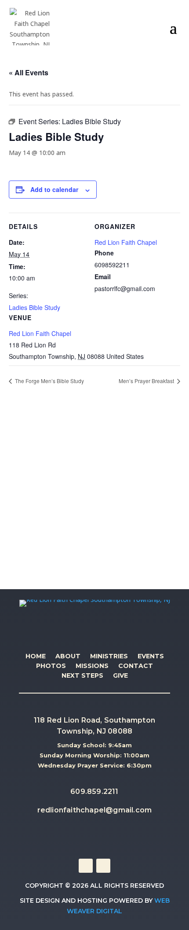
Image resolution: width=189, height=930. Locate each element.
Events (151, 656)
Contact (135, 666)
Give (120, 675)
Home (35, 656)
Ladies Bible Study (34, 307)
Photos (51, 666)
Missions (92, 666)
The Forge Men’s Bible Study (49, 380)
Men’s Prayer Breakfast (147, 380)
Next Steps (82, 675)
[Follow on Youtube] (103, 866)
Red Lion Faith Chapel (40, 333)
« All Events (28, 72)
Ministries (109, 656)
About (67, 656)
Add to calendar (54, 189)
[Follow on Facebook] (86, 866)
